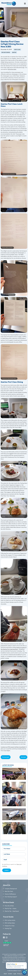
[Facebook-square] (4, 937)
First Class (17, 49)
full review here (12, 69)
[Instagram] (7, 937)
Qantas (14, 52)
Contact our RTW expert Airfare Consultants (13, 747)
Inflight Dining (5, 52)
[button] (25, 3)
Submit (6, 870)
